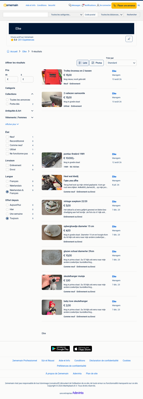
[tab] (83, 63)
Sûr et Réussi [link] (47, 360)
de (6, 75)
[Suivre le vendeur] (129, 39)
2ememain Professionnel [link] (24, 360)
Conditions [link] (42, 5)
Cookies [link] (127, 360)
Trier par (110, 58)
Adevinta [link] (77, 373)
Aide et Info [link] (30, 5)
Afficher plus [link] (10, 124)
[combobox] (25, 14)
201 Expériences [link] (26, 39)
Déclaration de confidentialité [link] (104, 360)
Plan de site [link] (91, 373)
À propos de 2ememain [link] (57, 373)
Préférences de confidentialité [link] (71, 366)
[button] (88, 5)
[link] (13, 5)
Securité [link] (51, 5)
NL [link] (139, 5)
